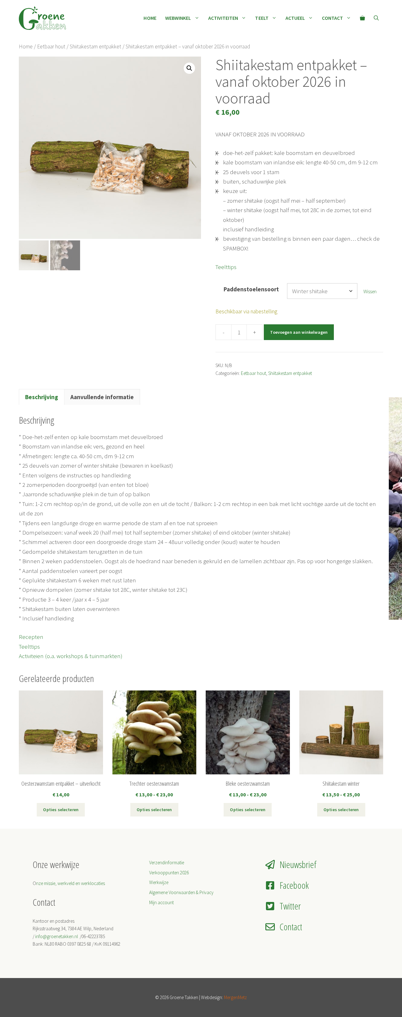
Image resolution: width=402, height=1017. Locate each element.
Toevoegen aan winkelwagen (299, 332)
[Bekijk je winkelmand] (362, 18)
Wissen (370, 291)
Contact (332, 18)
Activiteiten (223, 18)
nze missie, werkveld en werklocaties (70, 883)
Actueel (295, 18)
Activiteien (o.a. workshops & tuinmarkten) (70, 656)
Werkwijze (158, 882)
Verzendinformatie (166, 863)
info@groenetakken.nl (57, 936)
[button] (189, 68)
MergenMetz (235, 997)
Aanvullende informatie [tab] (102, 397)
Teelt (261, 18)
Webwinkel (178, 18)
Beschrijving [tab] (41, 397)
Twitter (290, 905)
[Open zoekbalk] (376, 18)
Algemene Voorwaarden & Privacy (181, 892)
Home (150, 18)
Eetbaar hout (51, 46)
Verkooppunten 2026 (169, 873)
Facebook (294, 885)
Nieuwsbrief (298, 864)
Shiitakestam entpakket (95, 46)
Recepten (31, 636)
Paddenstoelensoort (251, 289)
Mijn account (161, 902)
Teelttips (225, 267)
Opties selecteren (61, 809)
